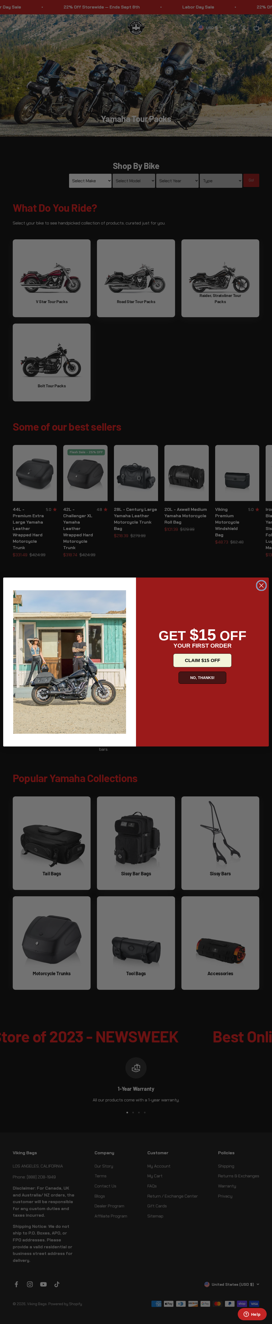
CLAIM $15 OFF (202, 660)
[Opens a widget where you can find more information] (252, 1314)
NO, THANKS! (202, 678)
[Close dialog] (261, 585)
